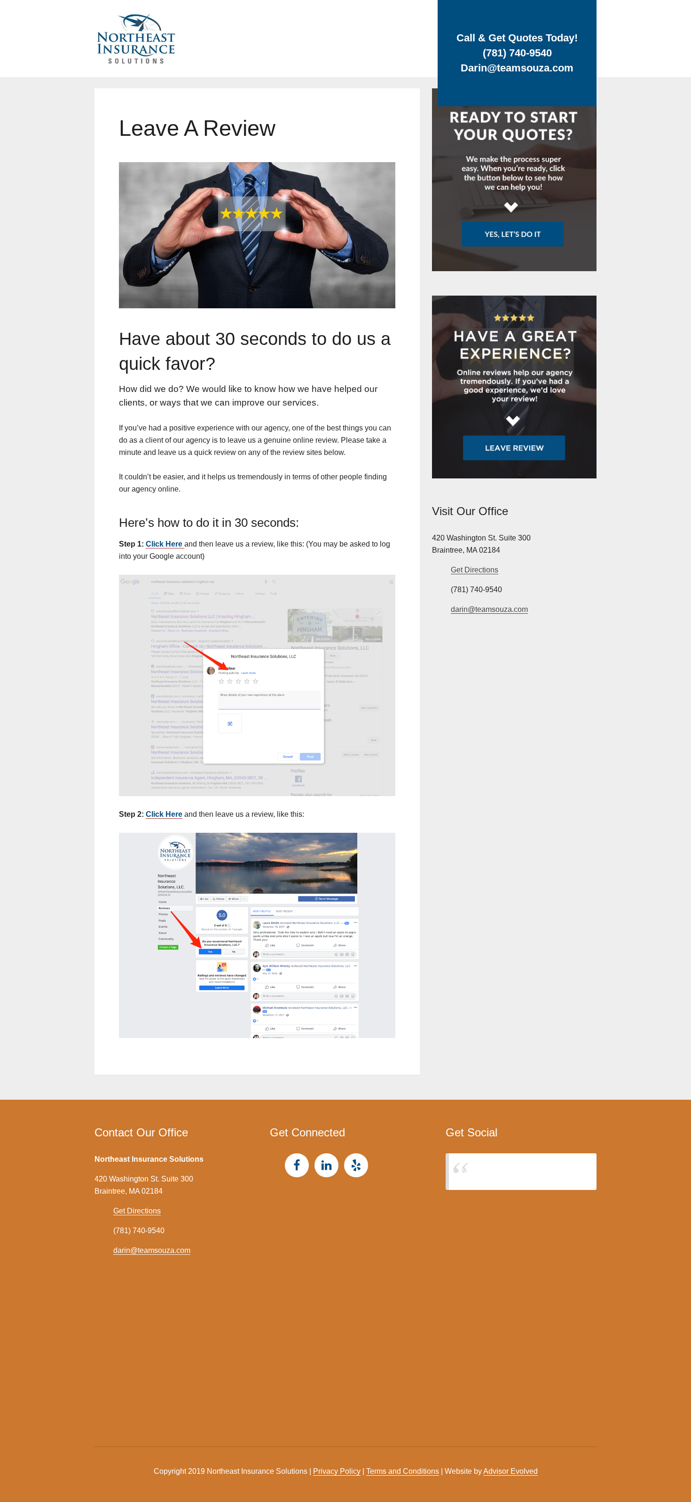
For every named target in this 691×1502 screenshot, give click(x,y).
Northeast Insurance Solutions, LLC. (521, 1171)
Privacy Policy (337, 1471)
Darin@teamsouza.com (517, 68)
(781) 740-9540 (517, 53)
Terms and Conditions (402, 1471)
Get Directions (474, 570)
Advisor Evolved (510, 1471)
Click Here (165, 544)
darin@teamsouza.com (489, 609)
